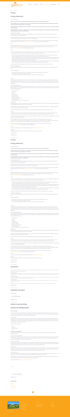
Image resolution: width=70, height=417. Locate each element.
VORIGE (12, 366)
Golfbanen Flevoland (18, 290)
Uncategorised (15, 10)
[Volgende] (37, 392)
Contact (58, 4)
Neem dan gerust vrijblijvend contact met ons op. (27, 359)
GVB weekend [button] (30, 4)
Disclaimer (14, 267)
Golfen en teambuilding (19, 304)
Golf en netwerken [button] (46, 4)
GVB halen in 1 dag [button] (36, 4)
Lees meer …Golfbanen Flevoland (16, 296)
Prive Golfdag (12, 383)
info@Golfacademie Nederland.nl (38, 127)
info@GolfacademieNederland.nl (29, 41)
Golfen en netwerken (14, 386)
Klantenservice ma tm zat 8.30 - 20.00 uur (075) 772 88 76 (17, 0)
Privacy (13, 13)
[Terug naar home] (17, 4)
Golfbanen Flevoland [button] (53, 4)
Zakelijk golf (12, 384)
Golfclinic (41, 4)
